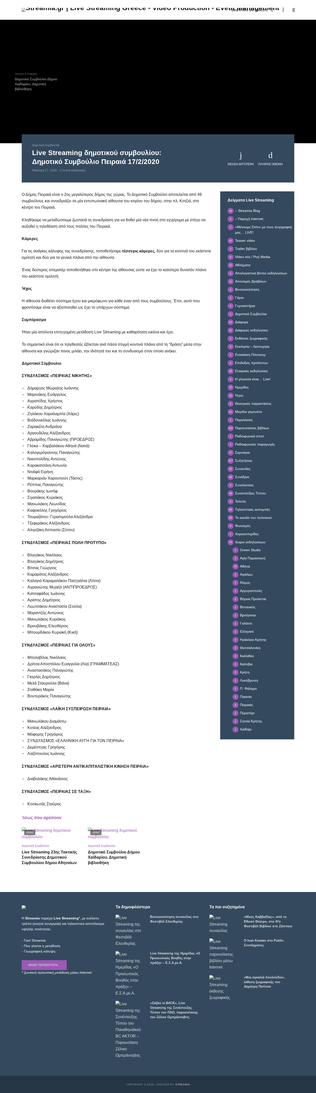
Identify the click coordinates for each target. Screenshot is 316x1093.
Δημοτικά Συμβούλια (45, 145)
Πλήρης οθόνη (270, 164)
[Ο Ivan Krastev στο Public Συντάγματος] (224, 954)
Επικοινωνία (213, 10)
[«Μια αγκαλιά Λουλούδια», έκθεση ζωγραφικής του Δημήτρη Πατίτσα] (224, 988)
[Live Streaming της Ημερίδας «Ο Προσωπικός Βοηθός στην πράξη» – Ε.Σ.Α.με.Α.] (131, 973)
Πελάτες (173, 10)
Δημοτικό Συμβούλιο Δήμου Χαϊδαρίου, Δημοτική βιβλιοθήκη (114, 857)
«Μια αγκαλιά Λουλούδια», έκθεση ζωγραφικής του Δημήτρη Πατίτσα (264, 982)
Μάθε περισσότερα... (44, 965)
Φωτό (156, 10)
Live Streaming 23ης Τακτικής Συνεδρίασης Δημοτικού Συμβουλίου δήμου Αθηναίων (49, 857)
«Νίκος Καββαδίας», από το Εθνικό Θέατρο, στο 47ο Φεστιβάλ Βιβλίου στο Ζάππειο (268, 921)
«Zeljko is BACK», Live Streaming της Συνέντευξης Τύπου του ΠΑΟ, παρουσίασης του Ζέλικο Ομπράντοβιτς (174, 1010)
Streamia (182, 1084)
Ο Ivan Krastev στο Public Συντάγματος (264, 943)
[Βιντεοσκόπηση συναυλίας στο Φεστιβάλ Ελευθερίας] (131, 931)
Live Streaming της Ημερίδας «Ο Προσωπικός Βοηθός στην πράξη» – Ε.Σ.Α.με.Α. (175, 958)
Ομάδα (192, 10)
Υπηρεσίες (137, 10)
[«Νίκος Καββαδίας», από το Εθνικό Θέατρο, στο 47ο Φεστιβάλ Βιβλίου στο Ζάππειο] (224, 924)
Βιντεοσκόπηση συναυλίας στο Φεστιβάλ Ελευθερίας (174, 919)
